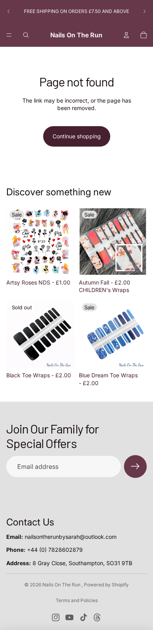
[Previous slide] (8, 11)
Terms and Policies (77, 600)
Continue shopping (77, 136)
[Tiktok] (83, 617)
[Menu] (9, 35)
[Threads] (97, 617)
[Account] (126, 35)
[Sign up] (135, 466)
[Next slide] (144, 11)
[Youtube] (69, 617)
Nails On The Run (62, 585)
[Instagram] (55, 617)
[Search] (26, 35)
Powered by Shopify (106, 585)
